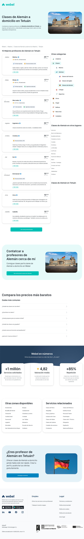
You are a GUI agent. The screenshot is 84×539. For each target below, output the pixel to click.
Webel (4, 46)
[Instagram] (22, 512)
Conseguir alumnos (23, 475)
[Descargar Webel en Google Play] (18, 507)
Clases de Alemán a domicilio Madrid (25, 46)
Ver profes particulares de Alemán (23, 273)
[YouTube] (9, 512)
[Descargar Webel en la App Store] (7, 507)
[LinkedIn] (3, 512)
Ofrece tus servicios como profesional (42, 501)
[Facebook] (16, 512)
